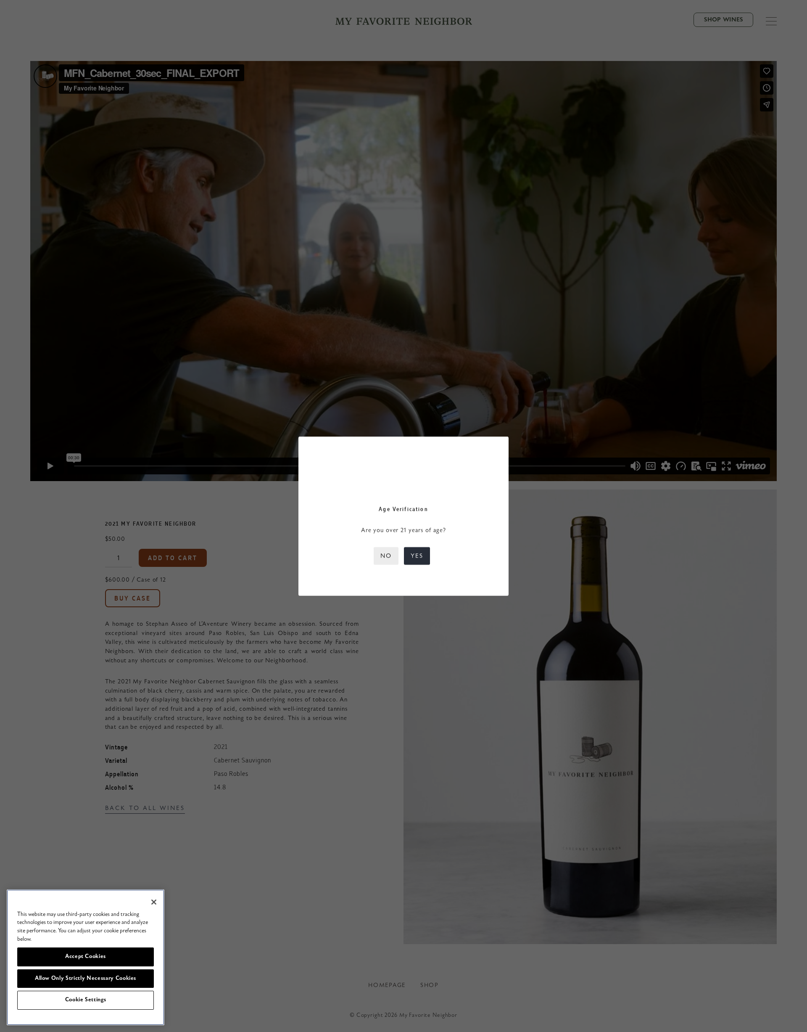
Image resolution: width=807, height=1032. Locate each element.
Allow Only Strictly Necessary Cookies (85, 978)
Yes (417, 556)
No (386, 556)
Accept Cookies (85, 956)
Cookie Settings (85, 999)
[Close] (154, 902)
